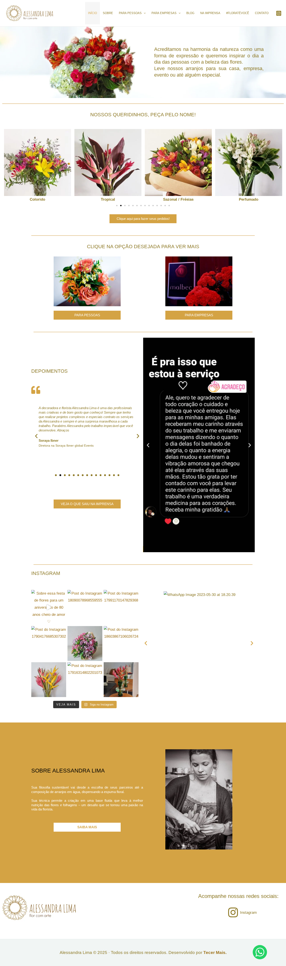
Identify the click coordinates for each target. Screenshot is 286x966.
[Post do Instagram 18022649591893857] (84, 643)
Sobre (108, 13)
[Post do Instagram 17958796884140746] (121, 679)
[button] (7, 166)
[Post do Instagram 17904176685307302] (48, 643)
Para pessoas (130, 13)
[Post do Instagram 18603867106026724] (121, 643)
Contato (262, 13)
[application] (144, 13)
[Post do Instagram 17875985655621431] (48, 679)
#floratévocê (237, 13)
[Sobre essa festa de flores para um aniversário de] (48, 607)
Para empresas (164, 13)
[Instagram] (279, 13)
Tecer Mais (214, 952)
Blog (190, 13)
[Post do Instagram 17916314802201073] (84, 679)
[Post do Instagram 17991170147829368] (121, 607)
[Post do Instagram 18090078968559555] (84, 607)
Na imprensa (210, 13)
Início (92, 13)
